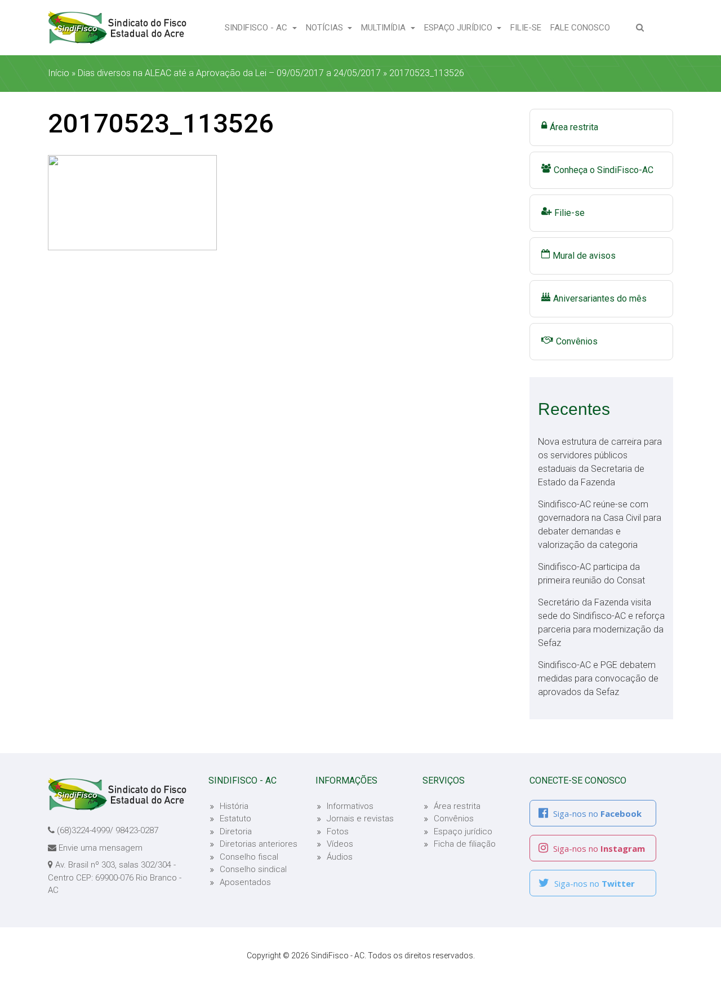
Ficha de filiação (465, 844)
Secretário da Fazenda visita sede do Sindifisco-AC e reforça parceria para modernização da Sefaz (601, 622)
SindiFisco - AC (257, 28)
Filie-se (528, 27)
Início (58, 73)
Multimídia (384, 28)
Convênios (577, 341)
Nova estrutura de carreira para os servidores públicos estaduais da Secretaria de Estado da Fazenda (600, 462)
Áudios (340, 857)
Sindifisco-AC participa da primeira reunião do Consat (591, 573)
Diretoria (236, 831)
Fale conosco (582, 27)
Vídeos (340, 844)
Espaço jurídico (463, 831)
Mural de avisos (584, 255)
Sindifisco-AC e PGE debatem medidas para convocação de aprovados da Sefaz (598, 678)
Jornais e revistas (360, 818)
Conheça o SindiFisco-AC (603, 170)
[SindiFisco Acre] (117, 27)
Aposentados (245, 882)
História (234, 806)
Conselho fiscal (249, 857)
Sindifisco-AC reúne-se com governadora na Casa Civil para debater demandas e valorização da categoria (599, 524)
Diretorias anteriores (258, 844)
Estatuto (235, 818)
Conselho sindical (253, 869)
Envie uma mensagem (101, 848)
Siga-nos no (596, 813)
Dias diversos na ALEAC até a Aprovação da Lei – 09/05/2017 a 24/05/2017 (229, 73)
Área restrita (574, 127)
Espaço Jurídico (459, 28)
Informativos (350, 806)
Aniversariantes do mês (600, 298)
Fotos (338, 831)
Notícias (325, 28)
